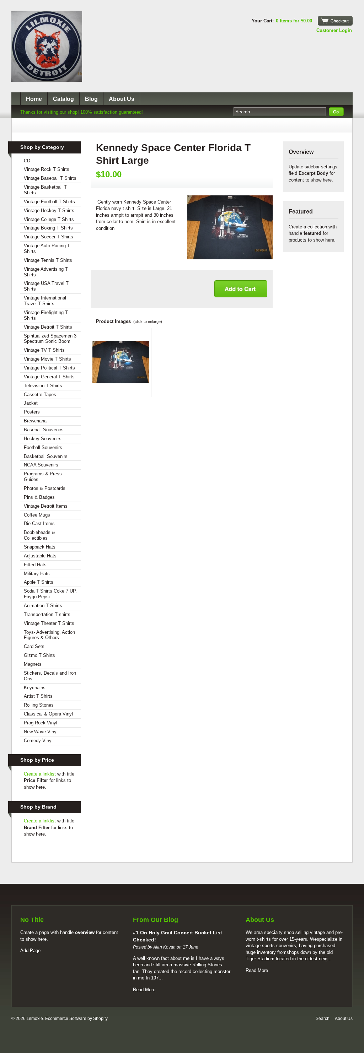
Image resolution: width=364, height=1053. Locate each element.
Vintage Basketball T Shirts (45, 189)
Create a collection (308, 227)
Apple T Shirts (38, 582)
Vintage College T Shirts (49, 219)
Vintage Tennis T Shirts (48, 260)
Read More (144, 989)
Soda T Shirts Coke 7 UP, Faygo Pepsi (50, 593)
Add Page (30, 950)
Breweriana (35, 420)
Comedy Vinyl (38, 740)
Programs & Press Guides (43, 476)
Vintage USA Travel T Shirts (46, 286)
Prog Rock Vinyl (40, 722)
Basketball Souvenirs (46, 456)
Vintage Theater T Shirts (49, 623)
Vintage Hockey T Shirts (49, 210)
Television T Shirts (43, 385)
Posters (32, 412)
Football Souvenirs (43, 447)
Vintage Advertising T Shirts (46, 271)
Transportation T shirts (47, 614)
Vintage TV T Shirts (44, 350)
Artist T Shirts (38, 696)
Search (323, 1018)
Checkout (335, 21)
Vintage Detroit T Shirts (48, 327)
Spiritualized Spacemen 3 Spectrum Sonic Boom (50, 338)
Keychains (35, 687)
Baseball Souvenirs (44, 429)
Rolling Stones (39, 705)
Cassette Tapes (40, 394)
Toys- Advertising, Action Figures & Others (49, 635)
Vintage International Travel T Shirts (45, 300)
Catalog (63, 99)
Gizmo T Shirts (39, 655)
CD (27, 160)
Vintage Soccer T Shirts (48, 236)
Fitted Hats (35, 564)
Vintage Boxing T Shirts (48, 228)
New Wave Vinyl (41, 731)
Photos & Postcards (44, 488)
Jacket (31, 403)
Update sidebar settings (313, 166)
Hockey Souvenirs (42, 438)
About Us (121, 99)
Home (34, 99)
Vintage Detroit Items (46, 506)
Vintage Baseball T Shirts (50, 178)
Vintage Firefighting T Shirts (46, 315)
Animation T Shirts (43, 605)
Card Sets (34, 646)
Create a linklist (40, 774)
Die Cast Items (39, 523)
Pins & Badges (39, 497)
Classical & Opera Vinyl (48, 714)
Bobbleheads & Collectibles (39, 535)
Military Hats (37, 573)
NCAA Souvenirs (41, 465)
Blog (91, 99)
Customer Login (334, 30)
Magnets (33, 664)
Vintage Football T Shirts (49, 201)
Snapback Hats (39, 547)
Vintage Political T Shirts (49, 368)
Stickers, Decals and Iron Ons (50, 675)
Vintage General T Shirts (49, 376)
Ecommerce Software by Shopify (76, 1018)
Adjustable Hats (40, 555)
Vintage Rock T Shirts (46, 169)
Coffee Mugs (37, 515)
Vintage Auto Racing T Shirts (47, 248)
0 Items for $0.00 (294, 20)
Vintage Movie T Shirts (47, 359)
